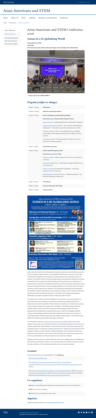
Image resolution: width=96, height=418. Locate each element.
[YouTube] (86, 412)
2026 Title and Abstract (11, 41)
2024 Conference (10, 30)
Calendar (32, 18)
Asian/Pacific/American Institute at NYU (70, 364)
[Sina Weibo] (89, 412)
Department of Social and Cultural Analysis (44, 362)
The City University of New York (38, 358)
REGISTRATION (34, 95)
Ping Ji (52, 119)
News (24, 18)
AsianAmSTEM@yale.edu (56, 402)
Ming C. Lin (46, 168)
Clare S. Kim (46, 122)
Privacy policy (34, 412)
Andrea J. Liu (46, 157)
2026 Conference (10, 34)
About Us (14, 18)
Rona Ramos (53, 154)
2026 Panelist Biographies (11, 38)
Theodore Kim (47, 139)
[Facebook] (79, 412)
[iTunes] (84, 412)
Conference (64, 18)
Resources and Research (48, 18)
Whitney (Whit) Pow (49, 131)
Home (5, 18)
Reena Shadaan (47, 174)
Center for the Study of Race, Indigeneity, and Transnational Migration (51, 371)
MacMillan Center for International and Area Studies (55, 375)
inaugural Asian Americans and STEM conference (59, 321)
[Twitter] (81, 412)
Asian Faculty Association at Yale (61, 373)
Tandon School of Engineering (47, 364)
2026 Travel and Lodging (11, 44)
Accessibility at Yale (24, 412)
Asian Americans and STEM (27, 10)
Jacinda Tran (46, 163)
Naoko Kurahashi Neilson (50, 125)
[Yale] (5, 412)
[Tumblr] (92, 412)
